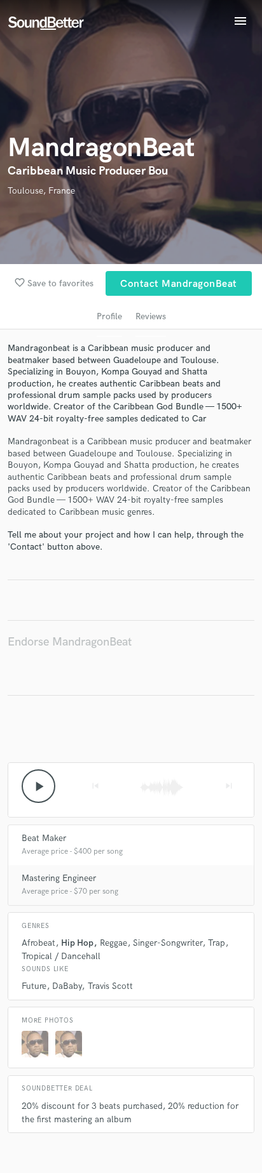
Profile (109, 316)
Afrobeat (38, 943)
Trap (216, 943)
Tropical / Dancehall (61, 956)
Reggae (113, 943)
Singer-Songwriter (167, 943)
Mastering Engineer (59, 878)
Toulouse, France (41, 190)
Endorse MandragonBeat (70, 642)
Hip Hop (77, 943)
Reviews (150, 316)
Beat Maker (44, 838)
